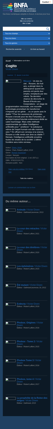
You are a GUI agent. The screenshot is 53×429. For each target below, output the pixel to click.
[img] (47, 29)
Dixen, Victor (17, 148)
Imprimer (10, 75)
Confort (46, 2)
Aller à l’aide (26, 23)
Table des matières (26, 178)
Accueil (8, 60)
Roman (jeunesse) (19, 153)
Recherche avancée (13, 49)
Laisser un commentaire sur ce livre (21, 188)
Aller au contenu (26, 19)
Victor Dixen (12, 69)
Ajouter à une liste (23, 75)
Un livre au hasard (37, 49)
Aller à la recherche (26, 21)
